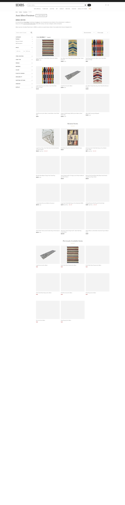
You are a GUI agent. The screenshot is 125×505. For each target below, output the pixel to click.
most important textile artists (29, 23)
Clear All (48, 37)
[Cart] (108, 5)
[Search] (31, 32)
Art (57, 8)
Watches (68, 8)
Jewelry (62, 8)
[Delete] (45, 37)
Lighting (52, 8)
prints (37, 22)
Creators (20, 11)
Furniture (45, 8)
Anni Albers (25, 11)
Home (17, 11)
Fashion (74, 8)
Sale (90, 8)
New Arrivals (37, 8)
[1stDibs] (20, 5)
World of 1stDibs (82, 8)
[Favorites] (105, 5)
